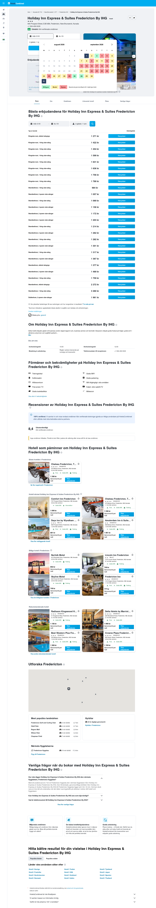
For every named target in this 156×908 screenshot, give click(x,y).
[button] (3, 3)
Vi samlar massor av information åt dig (44, 898)
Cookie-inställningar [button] (35, 311)
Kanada (35, 12)
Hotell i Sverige (34, 869)
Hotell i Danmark (35, 878)
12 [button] (54, 66)
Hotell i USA (68, 872)
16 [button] (74, 66)
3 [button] (96, 56)
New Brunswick (48, 12)
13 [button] (59, 66)
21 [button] (64, 71)
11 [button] (49, 66)
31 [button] (44, 81)
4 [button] (49, 61)
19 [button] (54, 71)
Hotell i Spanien (105, 875)
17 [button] (44, 71)
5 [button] (54, 61)
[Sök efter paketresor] (3, 23)
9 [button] (74, 61)
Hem (29, 12)
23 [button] (74, 71)
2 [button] (74, 56)
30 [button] (74, 76)
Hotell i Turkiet (69, 869)
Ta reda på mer (88, 304)
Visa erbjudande (71, 480)
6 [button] (59, 61)
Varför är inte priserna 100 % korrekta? (44, 902)
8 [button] (69, 61)
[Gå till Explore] (3, 27)
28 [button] (64, 76)
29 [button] (69, 76)
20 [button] (59, 71)
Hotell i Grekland (70, 875)
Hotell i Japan (105, 872)
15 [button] (69, 66)
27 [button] (59, 76)
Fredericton (62, 12)
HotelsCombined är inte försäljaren (43, 894)
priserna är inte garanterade (75, 888)
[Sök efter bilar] (3, 19)
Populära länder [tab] (36, 858)
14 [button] (64, 66)
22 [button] (69, 71)
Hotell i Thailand (106, 878)
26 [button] (54, 76)
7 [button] (64, 61)
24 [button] (44, 76)
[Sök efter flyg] (3, 10)
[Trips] (3, 33)
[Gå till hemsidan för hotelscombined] (16, 3)
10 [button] (44, 66)
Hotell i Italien (69, 878)
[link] (41, 485)
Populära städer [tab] (52, 858)
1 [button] (69, 56)
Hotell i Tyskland (106, 869)
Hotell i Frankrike (35, 872)
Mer (29, 335)
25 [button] (49, 76)
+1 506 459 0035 (34, 26)
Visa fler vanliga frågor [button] (66, 804)
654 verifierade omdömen (48, 29)
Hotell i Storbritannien (37, 875)
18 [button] (49, 71)
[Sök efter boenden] (3, 14)
